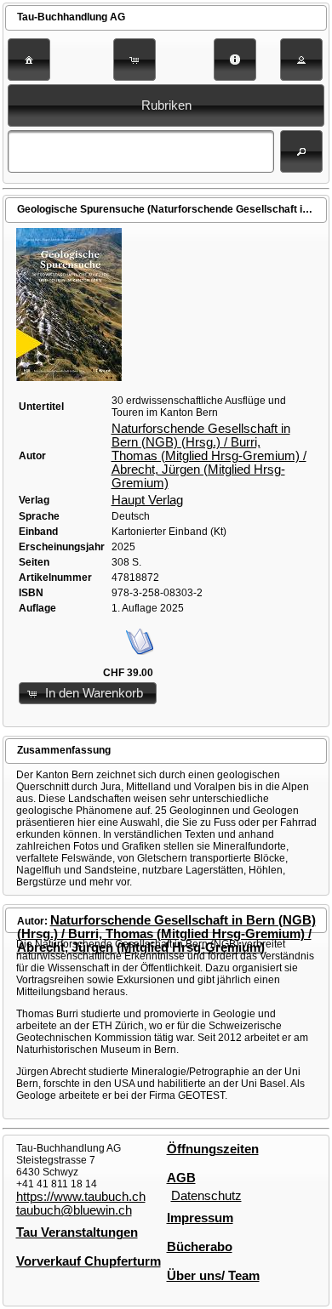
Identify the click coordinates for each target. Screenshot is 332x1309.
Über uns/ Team (213, 1276)
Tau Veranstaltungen (77, 1232)
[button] (29, 59)
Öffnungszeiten (213, 1149)
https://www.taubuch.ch (81, 1197)
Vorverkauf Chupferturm (88, 1261)
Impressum (200, 1218)
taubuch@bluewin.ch (74, 1210)
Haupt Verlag (147, 500)
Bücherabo (199, 1247)
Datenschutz (206, 1196)
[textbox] (141, 151)
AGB (181, 1178)
